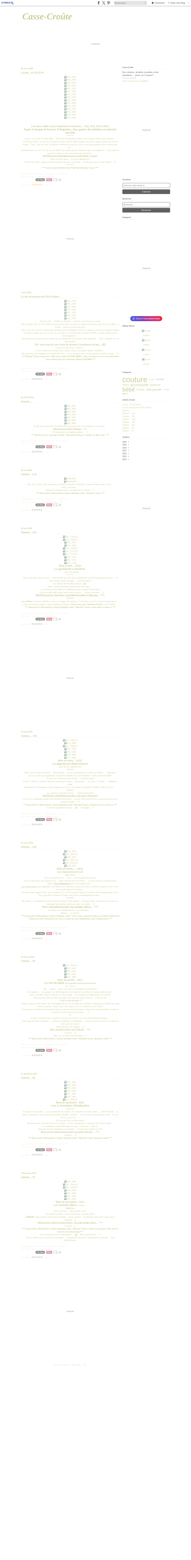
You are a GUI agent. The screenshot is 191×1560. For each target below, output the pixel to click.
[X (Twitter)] (103, 3)
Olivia (125, 385)
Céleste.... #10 (128, 422)
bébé (128, 390)
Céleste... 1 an (128, 413)
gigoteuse (155, 385)
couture (134, 379)
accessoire (139, 385)
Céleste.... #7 (128, 431)
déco (125, 393)
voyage (166, 389)
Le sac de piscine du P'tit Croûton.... (138, 407)
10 (78, 1365)
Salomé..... (127, 410)
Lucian (151, 379)
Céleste (140, 390)
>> (85, 1365)
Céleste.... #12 (128, 416)
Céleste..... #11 (128, 419)
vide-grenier (154, 389)
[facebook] (99, 3)
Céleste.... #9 (128, 425)
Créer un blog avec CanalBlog (135, 81)
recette (160, 379)
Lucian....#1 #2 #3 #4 (131, 405)
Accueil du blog (129, 78)
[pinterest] (108, 3)
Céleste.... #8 (128, 428)
